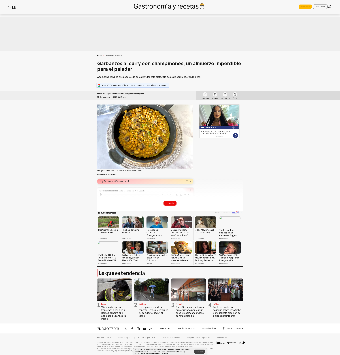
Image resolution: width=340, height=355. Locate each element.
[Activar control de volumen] (189, 195)
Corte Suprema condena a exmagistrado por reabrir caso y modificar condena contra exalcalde (190, 311)
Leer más (170, 203)
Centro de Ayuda (124, 338)
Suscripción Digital (208, 328)
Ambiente (142, 304)
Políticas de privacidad (146, 338)
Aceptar (199, 352)
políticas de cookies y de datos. (157, 353)
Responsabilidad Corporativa (198, 338)
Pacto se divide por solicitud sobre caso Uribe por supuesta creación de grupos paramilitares (227, 311)
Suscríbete (305, 7)
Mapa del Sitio (165, 328)
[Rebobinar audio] (177, 194)
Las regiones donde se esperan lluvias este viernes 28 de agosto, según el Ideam (153, 311)
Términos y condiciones (171, 338)
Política (216, 304)
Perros (103, 304)
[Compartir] (205, 94)
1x (185, 194)
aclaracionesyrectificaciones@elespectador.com (177, 346)
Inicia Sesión (320, 7)
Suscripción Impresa (186, 328)
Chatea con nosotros (234, 328)
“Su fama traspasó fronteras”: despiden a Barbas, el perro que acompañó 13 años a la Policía (113, 313)
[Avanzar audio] (181, 194)
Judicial (179, 304)
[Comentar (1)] (225, 94)
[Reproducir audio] (101, 194)
